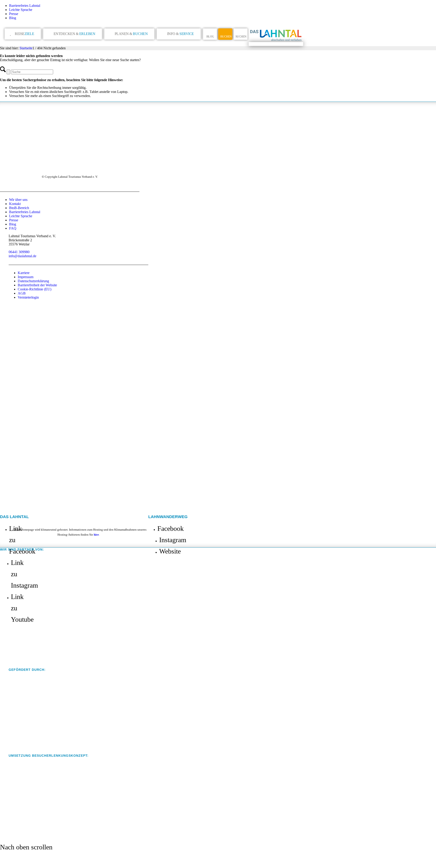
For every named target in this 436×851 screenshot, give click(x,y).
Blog (12, 18)
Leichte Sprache (20, 10)
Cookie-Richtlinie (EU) (34, 289)
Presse (13, 14)
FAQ (12, 228)
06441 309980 (19, 252)
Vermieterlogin (28, 297)
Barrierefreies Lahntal (24, 5)
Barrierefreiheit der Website (37, 285)
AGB (22, 293)
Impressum (25, 277)
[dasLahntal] (276, 44)
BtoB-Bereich (19, 208)
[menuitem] (222, 6)
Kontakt (15, 204)
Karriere (24, 273)
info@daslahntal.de (22, 256)
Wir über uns (18, 200)
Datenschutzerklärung (33, 281)
